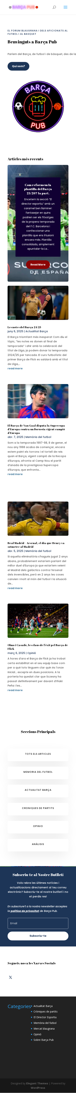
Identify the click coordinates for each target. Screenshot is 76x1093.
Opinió (31, 653)
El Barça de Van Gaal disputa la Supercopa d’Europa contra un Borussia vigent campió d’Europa (36, 429)
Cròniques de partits (46, 1011)
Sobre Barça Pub (44, 1040)
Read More (38, 264)
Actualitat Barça (36, 331)
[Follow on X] (10, 977)
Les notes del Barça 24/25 (24, 327)
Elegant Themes (37, 1083)
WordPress (38, 1088)
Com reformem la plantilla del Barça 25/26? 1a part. (38, 189)
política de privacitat (25, 911)
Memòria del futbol (38, 437)
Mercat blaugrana (44, 1028)
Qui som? (18, 66)
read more (15, 368)
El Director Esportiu (45, 1017)
